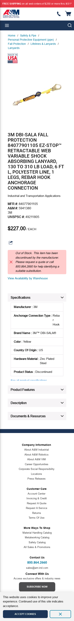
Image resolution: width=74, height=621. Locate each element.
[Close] (60, 614)
